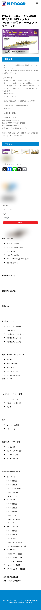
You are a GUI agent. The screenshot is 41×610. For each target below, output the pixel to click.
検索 (20, 223)
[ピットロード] (14, 5)
